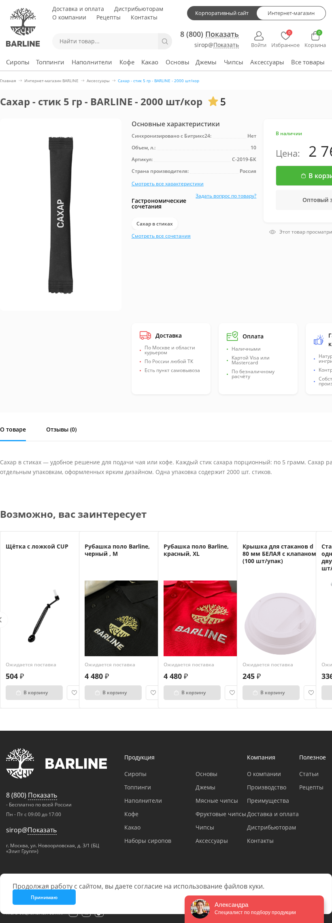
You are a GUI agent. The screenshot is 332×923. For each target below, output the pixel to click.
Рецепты (108, 17)
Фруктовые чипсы (221, 814)
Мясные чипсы (217, 800)
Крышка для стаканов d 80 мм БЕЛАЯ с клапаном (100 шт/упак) (279, 553)
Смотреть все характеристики (168, 183)
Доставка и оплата (78, 9)
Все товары (308, 62)
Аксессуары (267, 62)
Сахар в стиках (154, 223)
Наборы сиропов (147, 840)
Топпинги (50, 62)
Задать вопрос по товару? (226, 195)
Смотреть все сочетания (161, 235)
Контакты (144, 17)
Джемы (206, 62)
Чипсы (233, 62)
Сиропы (18, 62)
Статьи (309, 774)
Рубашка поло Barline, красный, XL (196, 549)
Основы (177, 62)
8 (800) (209, 34)
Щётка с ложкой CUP (37, 546)
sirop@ (216, 45)
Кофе (126, 62)
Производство (266, 787)
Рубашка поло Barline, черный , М (117, 549)
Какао (149, 62)
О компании (69, 17)
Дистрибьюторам (138, 9)
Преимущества (268, 800)
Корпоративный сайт (222, 13)
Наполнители (92, 62)
